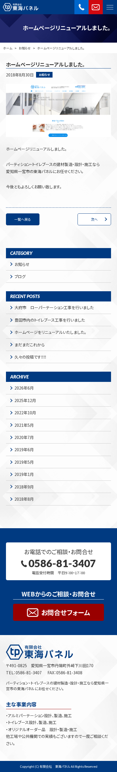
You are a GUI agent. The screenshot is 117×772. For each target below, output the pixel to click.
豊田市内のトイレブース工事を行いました (49, 320)
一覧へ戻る (22, 219)
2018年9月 (24, 487)
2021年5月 (24, 425)
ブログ (20, 276)
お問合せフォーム (65, 612)
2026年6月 (24, 388)
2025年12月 (25, 400)
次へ (94, 219)
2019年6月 (24, 449)
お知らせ (25, 48)
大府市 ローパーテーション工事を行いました (54, 307)
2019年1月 (24, 474)
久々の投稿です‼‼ (30, 357)
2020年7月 (24, 437)
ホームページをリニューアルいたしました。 (50, 332)
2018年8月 (24, 499)
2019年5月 (24, 462)
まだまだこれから (29, 344)
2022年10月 (25, 412)
